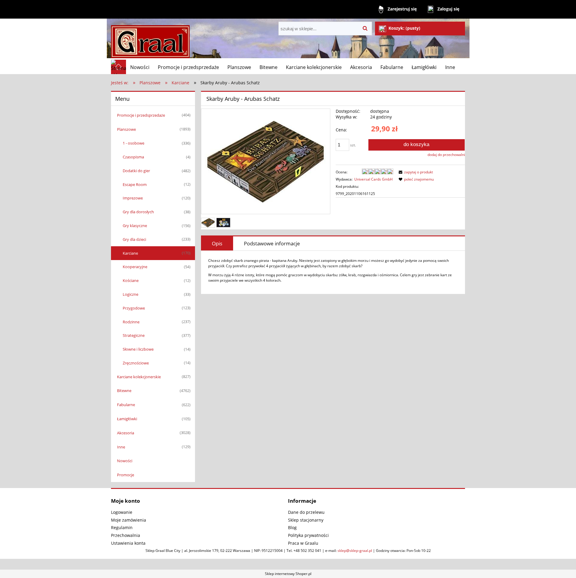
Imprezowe (133, 198)
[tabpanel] (333, 270)
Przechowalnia (125, 535)
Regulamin (122, 527)
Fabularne (126, 404)
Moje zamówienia (128, 520)
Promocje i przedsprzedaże (141, 115)
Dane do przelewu (306, 512)
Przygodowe (134, 308)
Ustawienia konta (128, 543)
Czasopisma (133, 157)
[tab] (217, 243)
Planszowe (126, 129)
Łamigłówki (127, 418)
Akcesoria (125, 433)
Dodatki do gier (136, 170)
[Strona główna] (150, 39)
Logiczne (130, 294)
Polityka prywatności (308, 535)
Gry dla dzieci (134, 239)
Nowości (124, 460)
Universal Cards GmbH (373, 179)
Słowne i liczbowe (138, 349)
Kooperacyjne (135, 266)
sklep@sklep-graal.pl (355, 550)
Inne (121, 447)
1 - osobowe (133, 143)
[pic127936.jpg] (223, 222)
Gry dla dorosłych (138, 211)
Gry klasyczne (135, 225)
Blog (292, 527)
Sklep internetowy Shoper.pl (288, 573)
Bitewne (124, 390)
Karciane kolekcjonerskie (139, 376)
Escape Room (135, 184)
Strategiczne (134, 335)
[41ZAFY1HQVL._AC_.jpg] (208, 222)
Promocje (125, 475)
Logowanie (121, 512)
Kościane (131, 280)
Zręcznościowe (136, 363)
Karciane (130, 253)
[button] (415, 172)
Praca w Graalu (303, 543)
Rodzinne (131, 322)
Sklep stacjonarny (305, 520)
